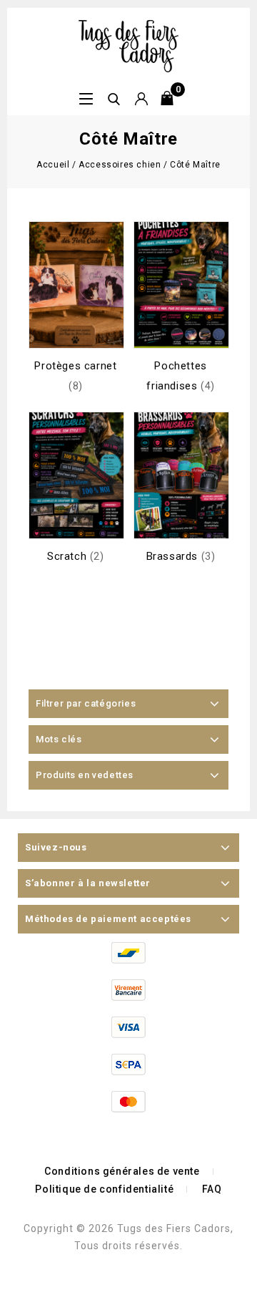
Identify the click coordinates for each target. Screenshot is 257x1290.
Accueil (52, 165)
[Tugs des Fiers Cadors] (128, 45)
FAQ (212, 1189)
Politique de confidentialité (104, 1189)
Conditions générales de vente (121, 1171)
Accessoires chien (120, 165)
